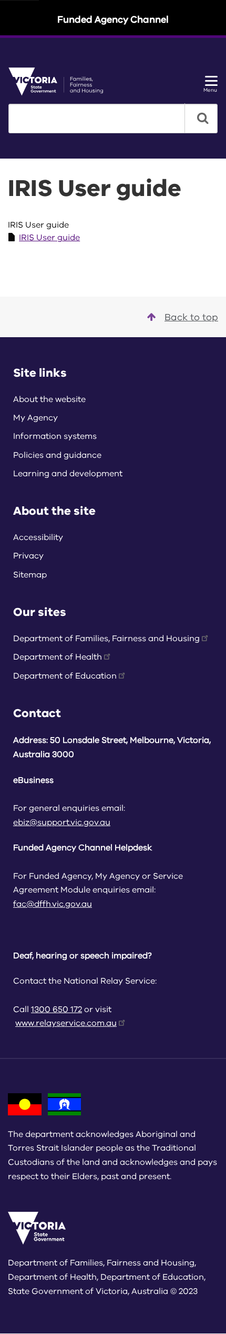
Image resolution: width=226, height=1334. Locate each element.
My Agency (35, 418)
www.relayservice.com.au (66, 1023)
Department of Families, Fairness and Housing (106, 638)
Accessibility (38, 537)
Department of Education (65, 676)
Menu (210, 89)
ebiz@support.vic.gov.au (61, 822)
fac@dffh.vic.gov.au (52, 904)
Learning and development (67, 473)
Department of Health (57, 657)
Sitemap (30, 575)
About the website (49, 399)
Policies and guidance (57, 455)
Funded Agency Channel (113, 19)
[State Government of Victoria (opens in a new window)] (59, 81)
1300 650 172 (56, 1009)
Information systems (55, 436)
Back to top (191, 317)
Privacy (28, 556)
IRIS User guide (49, 237)
